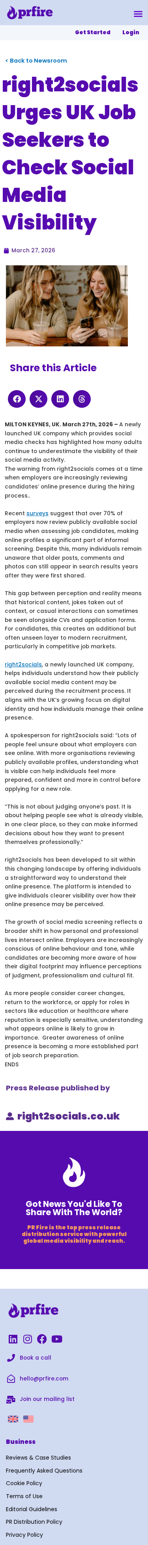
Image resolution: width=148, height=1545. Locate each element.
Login (130, 32)
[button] (138, 14)
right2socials (23, 664)
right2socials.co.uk (68, 1116)
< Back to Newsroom (36, 61)
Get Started (93, 32)
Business (21, 1442)
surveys (37, 513)
